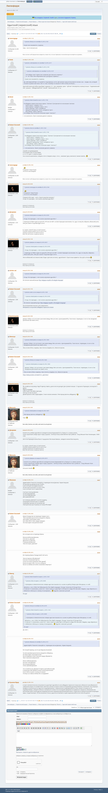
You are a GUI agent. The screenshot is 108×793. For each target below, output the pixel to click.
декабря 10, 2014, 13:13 (28, 682)
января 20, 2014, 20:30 (28, 455)
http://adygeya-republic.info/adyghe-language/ (51, 280)
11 (24, 33)
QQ (90, 51)
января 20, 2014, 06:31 (28, 212)
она (26, 593)
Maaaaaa (12, 480)
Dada (11, 60)
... (20, 33)
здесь (56, 17)
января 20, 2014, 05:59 (28, 184)
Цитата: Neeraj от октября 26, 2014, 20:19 (36, 606)
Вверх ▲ (101, 789)
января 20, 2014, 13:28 (28, 270)
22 (44, 33)
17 (35, 33)
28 (55, 33)
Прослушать (19, 752)
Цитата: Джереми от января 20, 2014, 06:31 (36, 242)
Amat (11, 97)
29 (57, 33)
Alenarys (12, 337)
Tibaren (58, 21)
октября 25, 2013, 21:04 (28, 165)
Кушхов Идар (14, 682)
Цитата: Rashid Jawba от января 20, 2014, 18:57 (37, 410)
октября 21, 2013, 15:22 (28, 96)
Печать (99, 33)
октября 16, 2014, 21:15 (28, 480)
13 (28, 33)
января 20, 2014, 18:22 (28, 356)
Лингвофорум (12, 6)
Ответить (93, 33)
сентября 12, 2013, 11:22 (28, 38)
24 (48, 33)
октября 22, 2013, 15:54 (28, 124)
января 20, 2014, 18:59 (28, 407)
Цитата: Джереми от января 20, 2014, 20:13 (36, 458)
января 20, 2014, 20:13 (28, 430)
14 (29, 33)
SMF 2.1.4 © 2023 (9, 789)
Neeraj (11, 573)
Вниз (8, 33)
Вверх (8, 700)
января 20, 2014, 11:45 (28, 239)
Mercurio (12, 407)
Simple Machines (16, 789)
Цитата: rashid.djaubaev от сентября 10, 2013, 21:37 (40, 71)
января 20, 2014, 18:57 (28, 383)
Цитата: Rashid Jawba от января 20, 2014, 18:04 (37, 340)
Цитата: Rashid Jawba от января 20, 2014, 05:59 (37, 215)
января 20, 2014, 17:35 (28, 289)
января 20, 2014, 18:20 (28, 336)
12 (26, 33)
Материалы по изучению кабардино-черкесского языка (38, 307)
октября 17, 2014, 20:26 (28, 513)
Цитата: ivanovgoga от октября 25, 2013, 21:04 (37, 187)
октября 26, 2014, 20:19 (28, 573)
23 (46, 33)
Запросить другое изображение (31, 752)
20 (41, 33)
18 (36, 33)
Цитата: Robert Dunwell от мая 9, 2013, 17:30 (36, 100)
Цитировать (96, 51)
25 (50, 33)
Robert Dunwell (14, 125)
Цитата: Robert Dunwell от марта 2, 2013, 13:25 (37, 576)
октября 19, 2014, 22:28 (28, 531)
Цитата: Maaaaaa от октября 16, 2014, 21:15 (36, 642)
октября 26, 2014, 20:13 (28, 552)
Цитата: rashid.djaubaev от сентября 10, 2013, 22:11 (38, 63)
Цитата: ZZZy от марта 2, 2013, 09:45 (36, 581)
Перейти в (74, 707)
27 (53, 33)
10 (22, 33)
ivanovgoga (13, 38)
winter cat (12, 270)
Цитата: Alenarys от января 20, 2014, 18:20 (36, 360)
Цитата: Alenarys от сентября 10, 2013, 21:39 (36, 41)
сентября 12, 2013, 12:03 (28, 59)
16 (33, 33)
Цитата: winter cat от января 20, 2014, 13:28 (36, 292)
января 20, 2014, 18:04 (28, 316)
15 (31, 33)
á (16, 725)
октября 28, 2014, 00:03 (28, 602)
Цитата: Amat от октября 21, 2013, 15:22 (35, 128)
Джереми (12, 212)
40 (60, 33)
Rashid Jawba (14, 184)
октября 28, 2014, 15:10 (28, 638)
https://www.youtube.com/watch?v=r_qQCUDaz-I (35, 375)
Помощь (96, 789)
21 (43, 33)
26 (51, 33)
